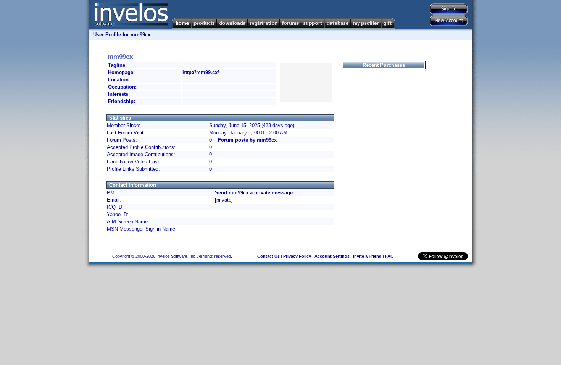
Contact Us (268, 256)
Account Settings (332, 256)
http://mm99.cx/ (200, 72)
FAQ (389, 256)
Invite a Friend (367, 256)
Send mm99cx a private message (254, 192)
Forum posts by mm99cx (247, 140)
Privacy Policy (297, 256)
